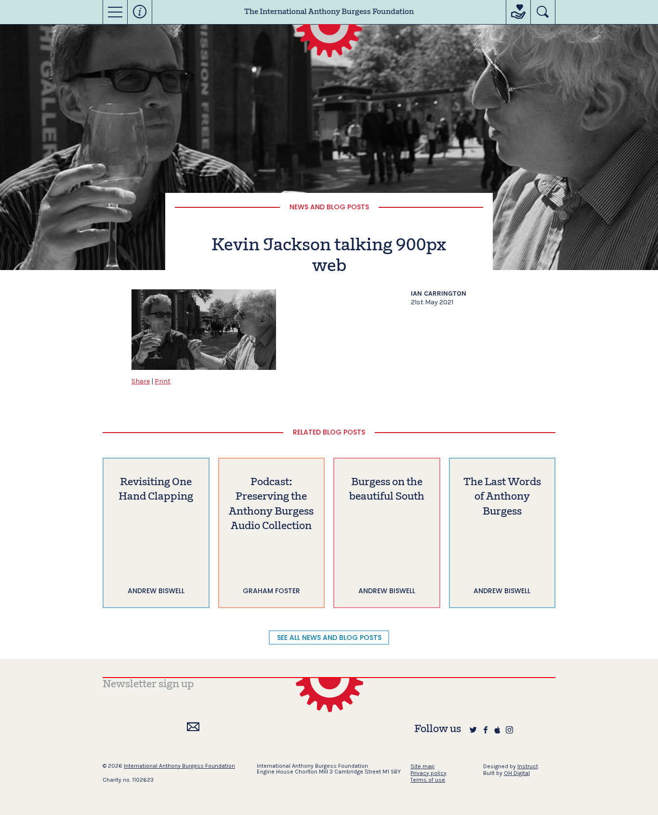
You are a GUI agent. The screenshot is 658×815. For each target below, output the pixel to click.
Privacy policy (428, 773)
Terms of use (427, 779)
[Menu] (115, 12)
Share (141, 381)
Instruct (527, 766)
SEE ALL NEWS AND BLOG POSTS (329, 637)
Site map (422, 766)
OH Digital (517, 773)
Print (163, 381)
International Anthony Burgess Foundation (179, 765)
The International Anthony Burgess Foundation (329, 12)
